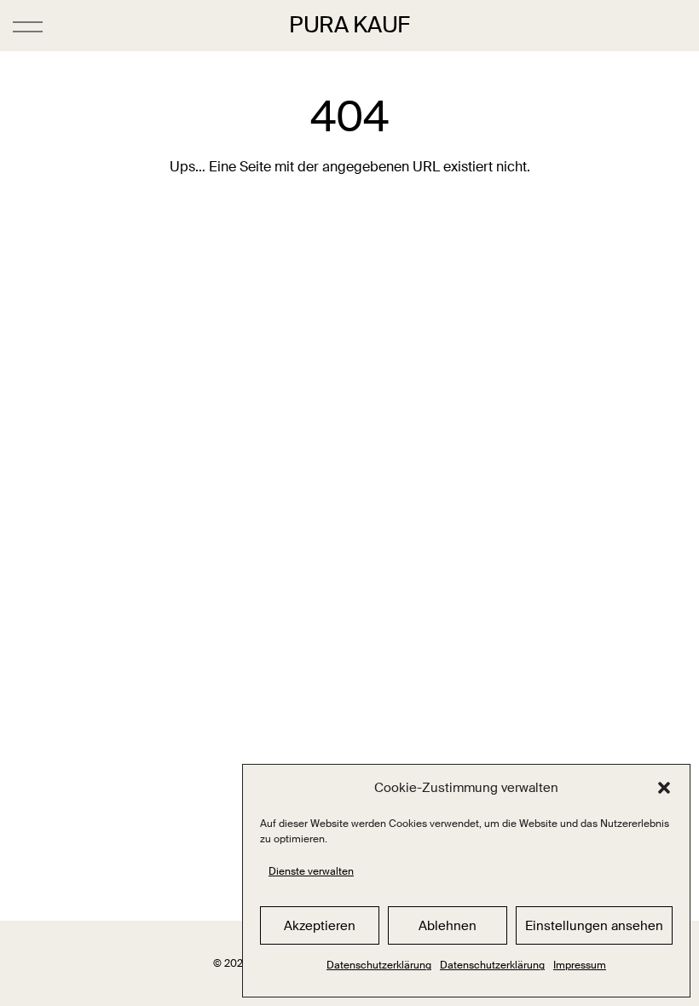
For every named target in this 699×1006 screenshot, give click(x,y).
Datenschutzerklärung (378, 965)
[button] (664, 787)
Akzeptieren (319, 925)
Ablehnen (448, 925)
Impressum (579, 965)
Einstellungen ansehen (594, 925)
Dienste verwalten (311, 871)
